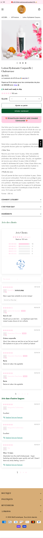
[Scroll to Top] (39, 527)
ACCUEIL (4, 17)
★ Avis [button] (41, 143)
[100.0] (21, 264)
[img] (8, 287)
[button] (39, 9)
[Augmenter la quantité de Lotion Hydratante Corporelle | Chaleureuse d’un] (39, 99)
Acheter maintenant (21, 111)
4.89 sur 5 (26, 237)
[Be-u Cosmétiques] (21, 9)
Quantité (5, 99)
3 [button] (22, 394)
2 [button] (18, 394)
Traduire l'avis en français (14, 417)
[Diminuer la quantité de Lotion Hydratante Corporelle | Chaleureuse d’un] (12, 99)
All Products (15, 17)
